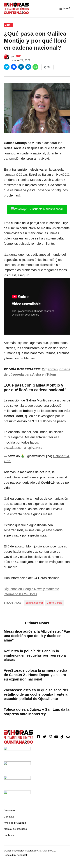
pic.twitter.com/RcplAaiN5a (23, 447)
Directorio (9, 810)
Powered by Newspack (15, 855)
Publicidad (9, 835)
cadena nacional (34, 603)
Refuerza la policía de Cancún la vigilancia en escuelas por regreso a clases (35, 655)
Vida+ (8, 25)
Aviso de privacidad (15, 822)
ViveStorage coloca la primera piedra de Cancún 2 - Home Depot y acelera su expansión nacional (35, 674)
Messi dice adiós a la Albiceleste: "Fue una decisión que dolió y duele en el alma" (37, 635)
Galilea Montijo (54, 603)
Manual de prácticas (15, 828)
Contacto (9, 816)
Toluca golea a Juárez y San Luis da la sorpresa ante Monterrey (36, 711)
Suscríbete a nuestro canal (46, 209)
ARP (18, 56)
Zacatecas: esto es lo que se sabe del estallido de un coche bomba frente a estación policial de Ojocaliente (36, 694)
